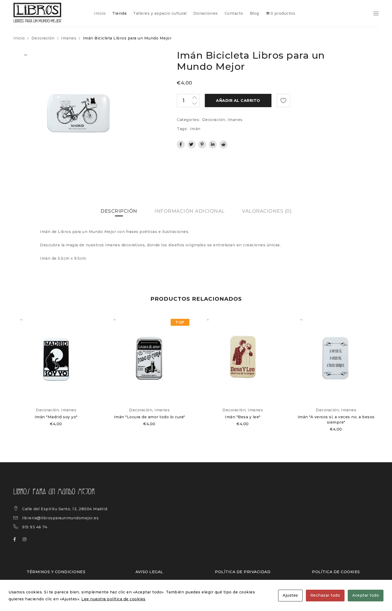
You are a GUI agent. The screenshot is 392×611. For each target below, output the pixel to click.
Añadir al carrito (238, 100)
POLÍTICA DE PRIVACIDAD (242, 571)
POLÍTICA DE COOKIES (336, 571)
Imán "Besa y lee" (243, 417)
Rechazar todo (325, 595)
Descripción (119, 211)
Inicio (19, 38)
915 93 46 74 (34, 527)
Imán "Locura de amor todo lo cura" (149, 417)
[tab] (119, 211)
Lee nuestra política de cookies (113, 599)
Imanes (68, 38)
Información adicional (189, 211)
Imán (195, 128)
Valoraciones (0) (266, 211)
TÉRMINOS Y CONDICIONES (56, 571)
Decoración (43, 38)
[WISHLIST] (283, 100)
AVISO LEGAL (149, 571)
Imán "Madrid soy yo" (56, 417)
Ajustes (290, 595)
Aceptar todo (365, 595)
